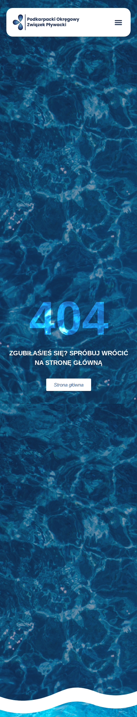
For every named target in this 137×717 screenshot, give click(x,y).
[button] (118, 22)
